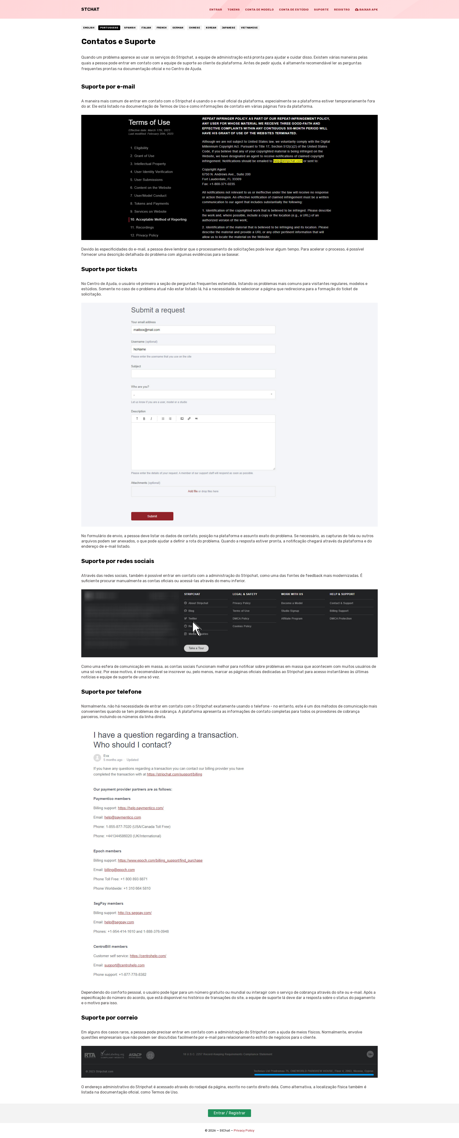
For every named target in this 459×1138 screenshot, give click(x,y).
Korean (211, 27)
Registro (342, 9)
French (162, 27)
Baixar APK (368, 9)
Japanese (228, 27)
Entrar (215, 9)
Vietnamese (249, 27)
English (88, 27)
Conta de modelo (259, 9)
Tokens (233, 9)
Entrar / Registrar (229, 1113)
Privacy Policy (244, 1130)
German (177, 27)
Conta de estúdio (294, 9)
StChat (90, 9)
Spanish (130, 27)
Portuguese (109, 27)
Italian (146, 27)
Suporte (321, 9)
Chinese (194, 27)
